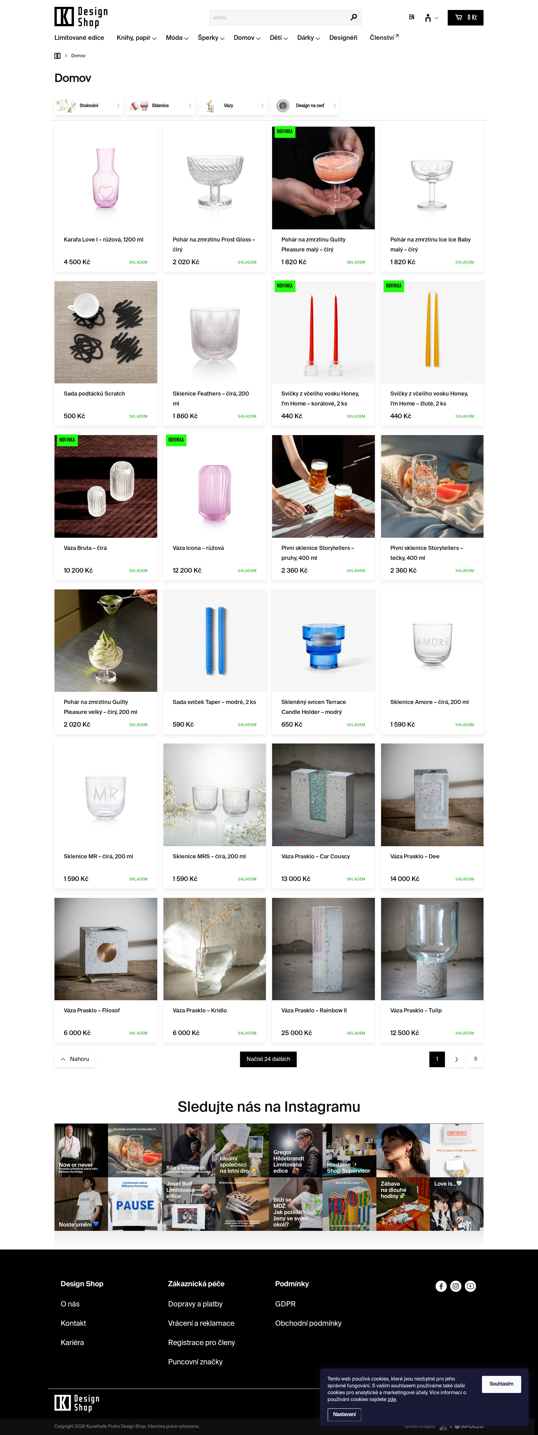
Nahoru (79, 1059)
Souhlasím (501, 1384)
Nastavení (344, 1414)
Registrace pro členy (201, 1343)
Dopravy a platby (195, 1304)
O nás (70, 1304)
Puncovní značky (195, 1362)
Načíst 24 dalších (268, 1059)
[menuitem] (81, 38)
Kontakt (73, 1323)
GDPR (285, 1304)
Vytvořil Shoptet (419, 1426)
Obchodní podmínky (308, 1323)
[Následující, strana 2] (456, 1059)
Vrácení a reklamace (201, 1323)
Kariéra (72, 1343)
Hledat (354, 18)
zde (392, 1399)
